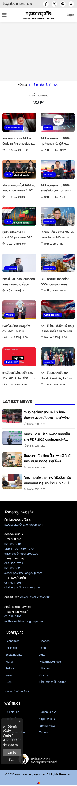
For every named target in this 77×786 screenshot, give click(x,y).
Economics (12, 641)
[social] (46, 4)
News (8, 675)
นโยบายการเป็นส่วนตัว (52, 682)
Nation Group (47, 711)
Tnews (43, 732)
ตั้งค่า (12, 760)
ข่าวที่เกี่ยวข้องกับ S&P (46, 84)
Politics (9, 668)
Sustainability (13, 654)
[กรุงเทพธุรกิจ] (38, 15)
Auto (42, 654)
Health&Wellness (50, 661)
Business (11, 647)
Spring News (47, 725)
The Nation (12, 711)
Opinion (44, 675)
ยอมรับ (12, 752)
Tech (42, 647)
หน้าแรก (22, 84)
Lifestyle (44, 668)
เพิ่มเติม (13, 744)
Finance (44, 641)
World (9, 661)
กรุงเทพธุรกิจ (47, 718)
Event (9, 682)
